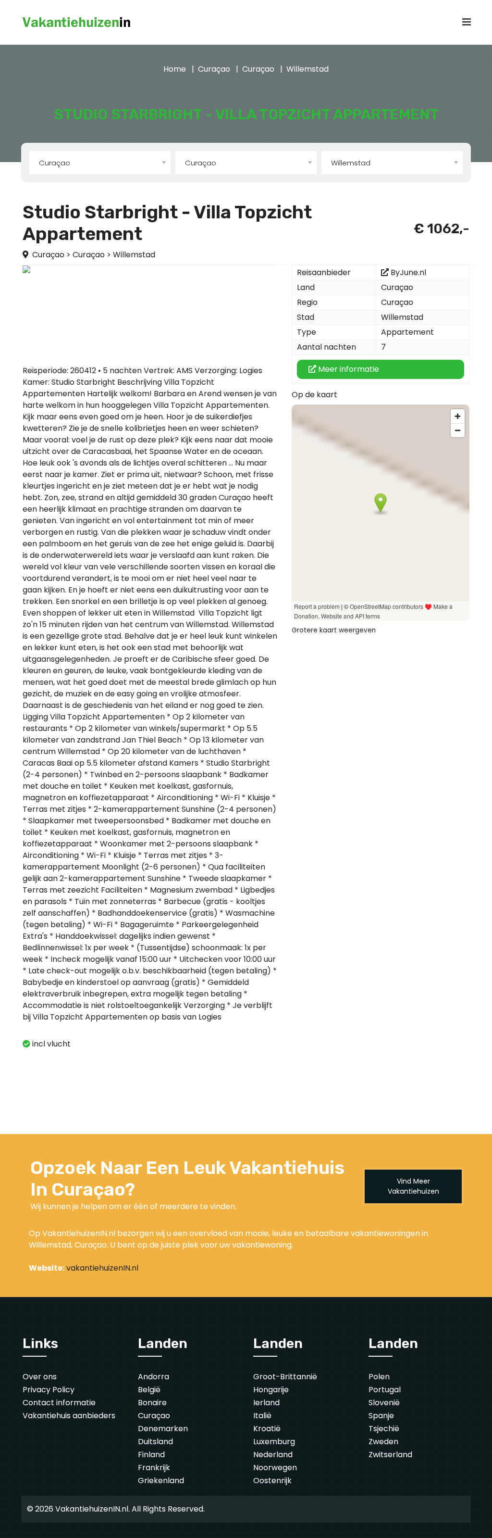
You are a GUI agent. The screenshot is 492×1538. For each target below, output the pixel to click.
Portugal (385, 1389)
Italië (262, 1415)
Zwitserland (390, 1454)
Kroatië (267, 1428)
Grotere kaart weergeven (334, 630)
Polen (379, 1376)
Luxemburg (274, 1441)
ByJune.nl (408, 272)
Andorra (153, 1376)
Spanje (381, 1415)
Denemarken (163, 1428)
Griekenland (161, 1480)
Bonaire (152, 1402)
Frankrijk (154, 1467)
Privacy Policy (48, 1389)
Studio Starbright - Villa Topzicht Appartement (167, 223)
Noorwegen (275, 1467)
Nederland (273, 1454)
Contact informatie (59, 1402)
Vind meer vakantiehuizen (413, 1186)
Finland (151, 1454)
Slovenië (384, 1402)
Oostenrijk (272, 1480)
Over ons (40, 1376)
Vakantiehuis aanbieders (69, 1415)
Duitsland (155, 1441)
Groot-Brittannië (285, 1376)
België (149, 1389)
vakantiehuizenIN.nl (102, 1267)
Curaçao (214, 69)
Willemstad (307, 69)
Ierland (266, 1402)
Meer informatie (347, 369)
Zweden (383, 1441)
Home (174, 69)
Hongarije (271, 1389)
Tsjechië (384, 1428)
